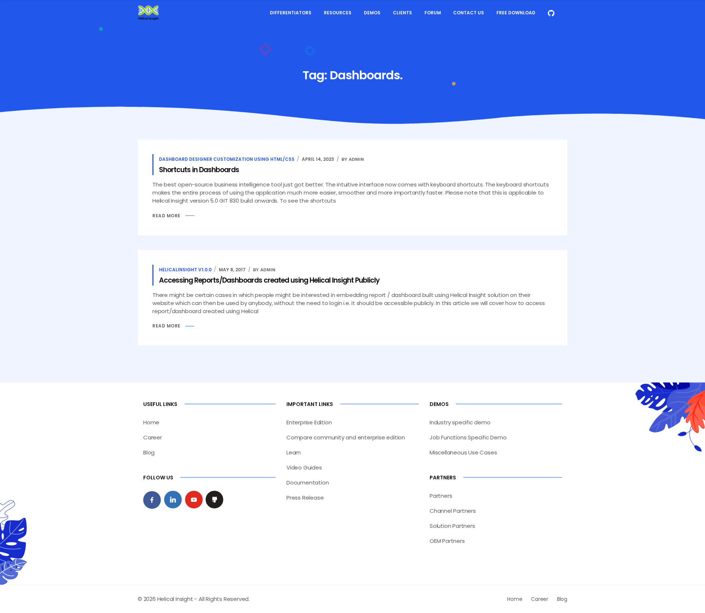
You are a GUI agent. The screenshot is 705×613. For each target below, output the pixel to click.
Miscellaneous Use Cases (463, 452)
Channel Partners (453, 511)
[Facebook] (152, 500)
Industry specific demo (460, 422)
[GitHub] (214, 499)
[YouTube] (194, 499)
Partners (441, 496)
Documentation (307, 482)
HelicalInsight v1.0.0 (185, 269)
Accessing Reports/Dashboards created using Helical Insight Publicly (269, 280)
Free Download (515, 13)
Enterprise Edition (309, 422)
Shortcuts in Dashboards (199, 170)
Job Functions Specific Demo (468, 437)
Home (151, 422)
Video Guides (304, 467)
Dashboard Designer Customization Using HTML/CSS (226, 159)
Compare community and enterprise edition (345, 437)
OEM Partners (447, 541)
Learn (293, 452)
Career (152, 437)
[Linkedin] (173, 499)
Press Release (304, 497)
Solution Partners (452, 526)
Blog (149, 452)
